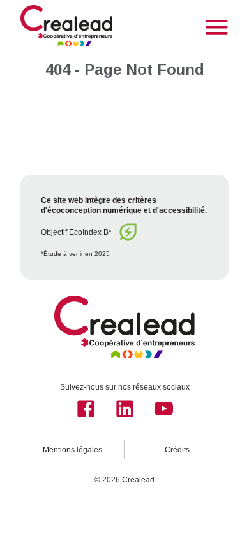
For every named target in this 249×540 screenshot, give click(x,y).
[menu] (216, 27)
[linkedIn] (125, 408)
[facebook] (86, 408)
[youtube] (163, 408)
